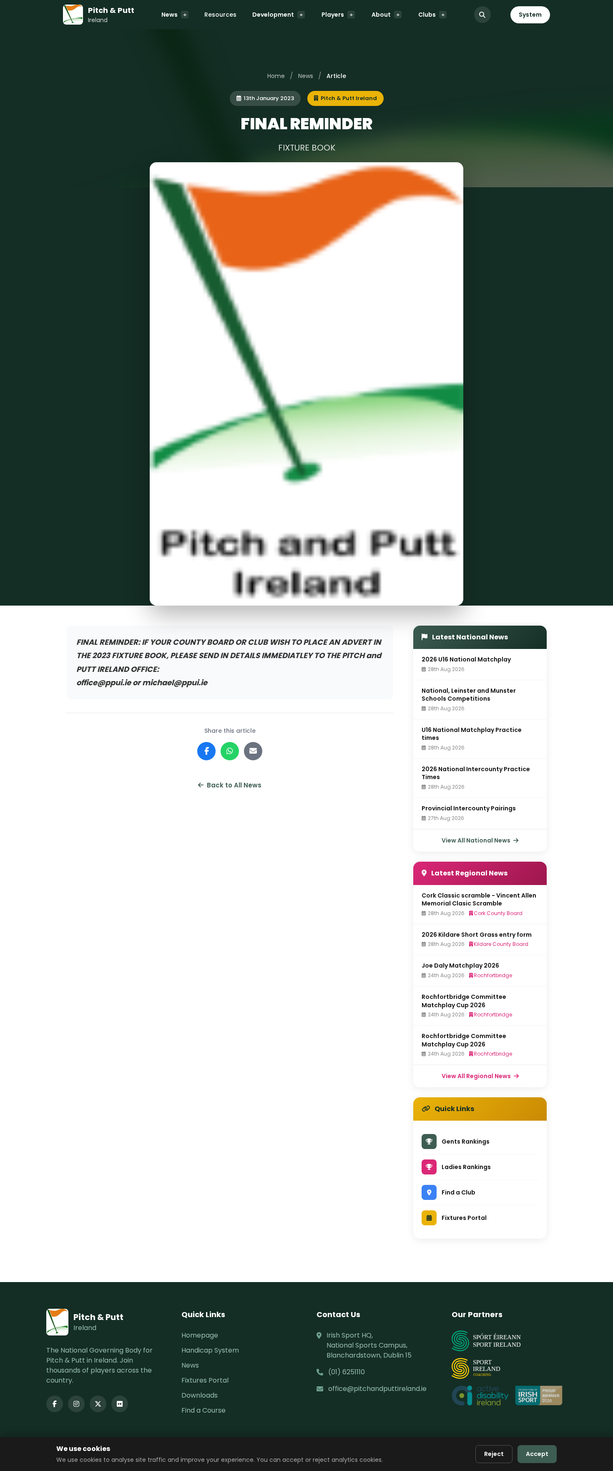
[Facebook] (54, 1404)
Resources (220, 14)
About (381, 14)
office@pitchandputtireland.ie (377, 1388)
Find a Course (203, 1410)
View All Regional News (477, 1076)
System (530, 14)
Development (273, 14)
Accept (537, 1454)
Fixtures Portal (205, 1380)
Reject (494, 1454)
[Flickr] (119, 1404)
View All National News (477, 840)
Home (276, 76)
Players (333, 14)
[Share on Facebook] (206, 751)
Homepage (199, 1335)
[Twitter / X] (98, 1404)
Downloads (199, 1395)
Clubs (427, 14)
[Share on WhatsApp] (230, 751)
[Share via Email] (253, 751)
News (169, 14)
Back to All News (234, 785)
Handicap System (210, 1350)
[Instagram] (76, 1404)
